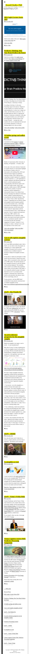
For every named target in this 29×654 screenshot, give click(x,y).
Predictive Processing (9, 575)
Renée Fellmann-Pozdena (10, 506)
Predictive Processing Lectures (11, 621)
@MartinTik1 (15, 308)
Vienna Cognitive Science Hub (13, 60)
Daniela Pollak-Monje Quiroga (11, 507)
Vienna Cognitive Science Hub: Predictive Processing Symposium (15, 541)
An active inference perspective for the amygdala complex (14, 337)
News (6, 45)
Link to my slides (8, 43)
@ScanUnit (17, 311)
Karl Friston (21, 559)
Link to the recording (9, 127)
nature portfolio (19, 476)
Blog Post (6, 487)
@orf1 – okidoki (9, 434)
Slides (9, 45)
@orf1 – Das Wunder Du (12, 292)
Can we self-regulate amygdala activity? (13, 608)
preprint (16, 141)
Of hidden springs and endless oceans (12, 604)
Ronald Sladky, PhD (14, 5)
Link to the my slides (19, 127)
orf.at (12, 516)
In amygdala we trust (11, 462)
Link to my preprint (8, 230)
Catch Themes (17, 652)
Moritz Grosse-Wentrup (14, 569)
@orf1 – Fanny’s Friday (9, 643)
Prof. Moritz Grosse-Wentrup (15, 58)
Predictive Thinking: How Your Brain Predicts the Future (15, 52)
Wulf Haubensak (10, 509)
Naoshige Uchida (8, 564)
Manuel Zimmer (15, 571)
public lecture (20, 57)
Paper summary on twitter (15, 487)
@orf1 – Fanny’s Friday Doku (14, 496)
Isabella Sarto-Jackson (9, 566)
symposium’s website (9, 581)
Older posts (7, 588)
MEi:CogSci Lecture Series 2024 (11, 594)
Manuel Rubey (7, 511)
